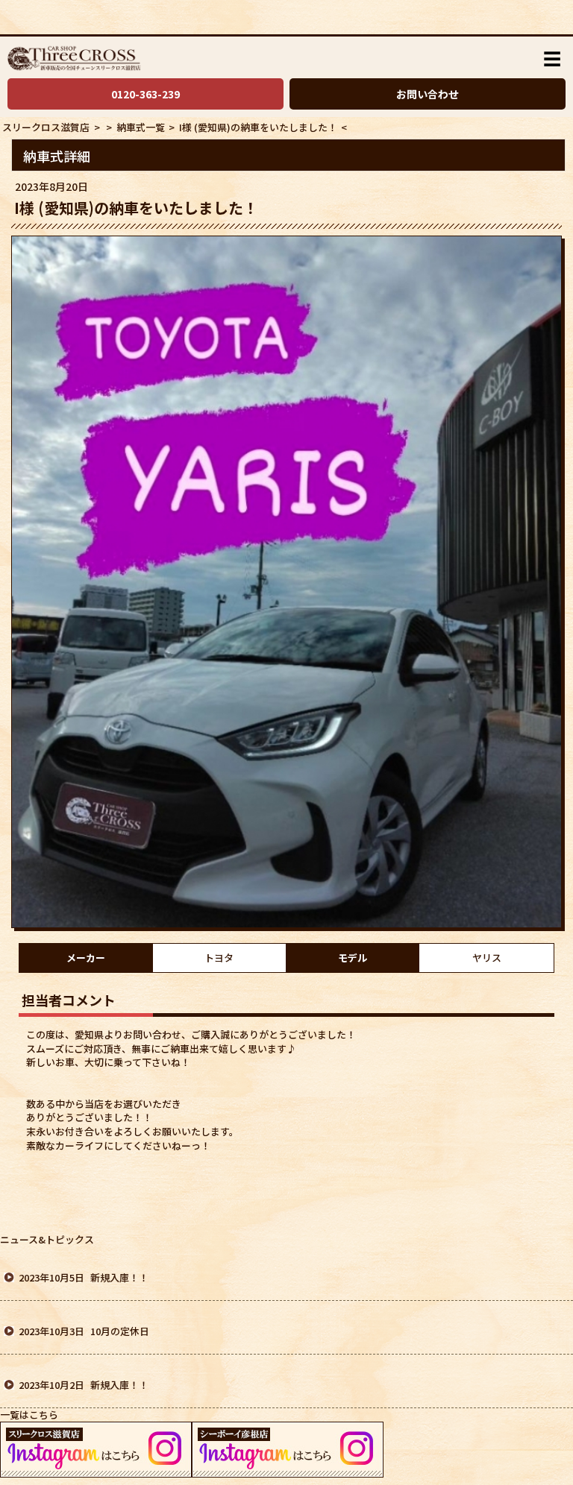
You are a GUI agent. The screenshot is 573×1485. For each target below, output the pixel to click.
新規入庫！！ (119, 1277)
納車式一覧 (139, 127)
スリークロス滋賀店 (46, 127)
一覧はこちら (29, 1414)
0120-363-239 (145, 93)
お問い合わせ (427, 93)
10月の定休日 (119, 1331)
